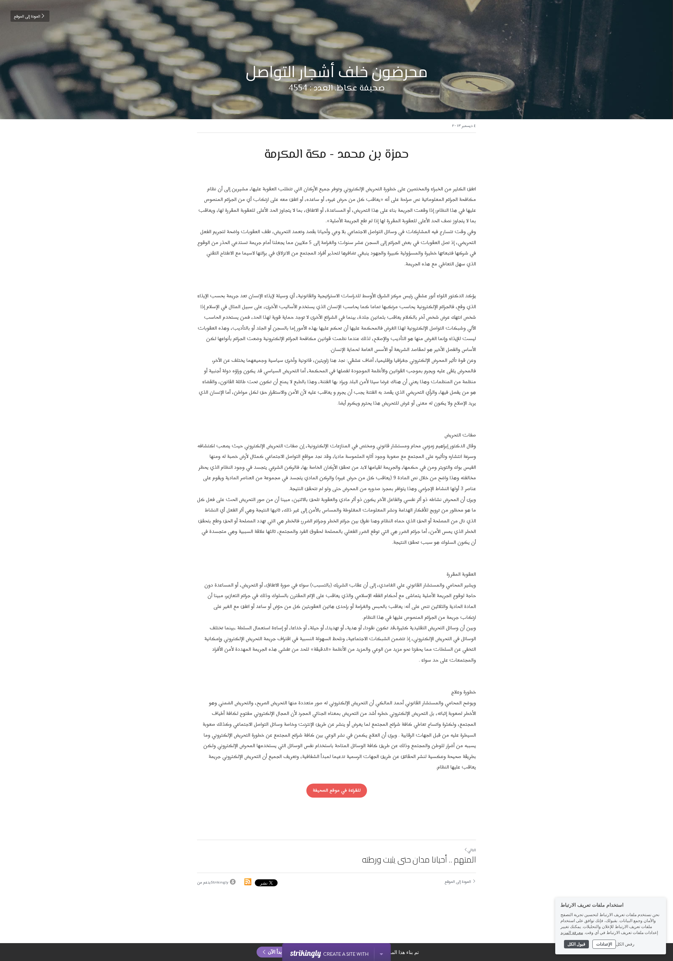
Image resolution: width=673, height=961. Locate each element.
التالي (472, 850)
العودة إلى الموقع (27, 16)
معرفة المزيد (571, 932)
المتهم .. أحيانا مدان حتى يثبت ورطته (419, 859)
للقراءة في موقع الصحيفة (337, 790)
